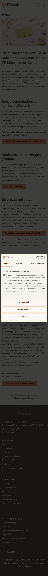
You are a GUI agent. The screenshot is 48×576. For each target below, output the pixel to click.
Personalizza (23, 309)
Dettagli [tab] (19, 263)
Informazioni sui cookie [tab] (36, 263)
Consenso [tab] (7, 263)
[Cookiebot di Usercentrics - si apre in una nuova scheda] (35, 257)
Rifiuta (24, 317)
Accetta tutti (24, 302)
